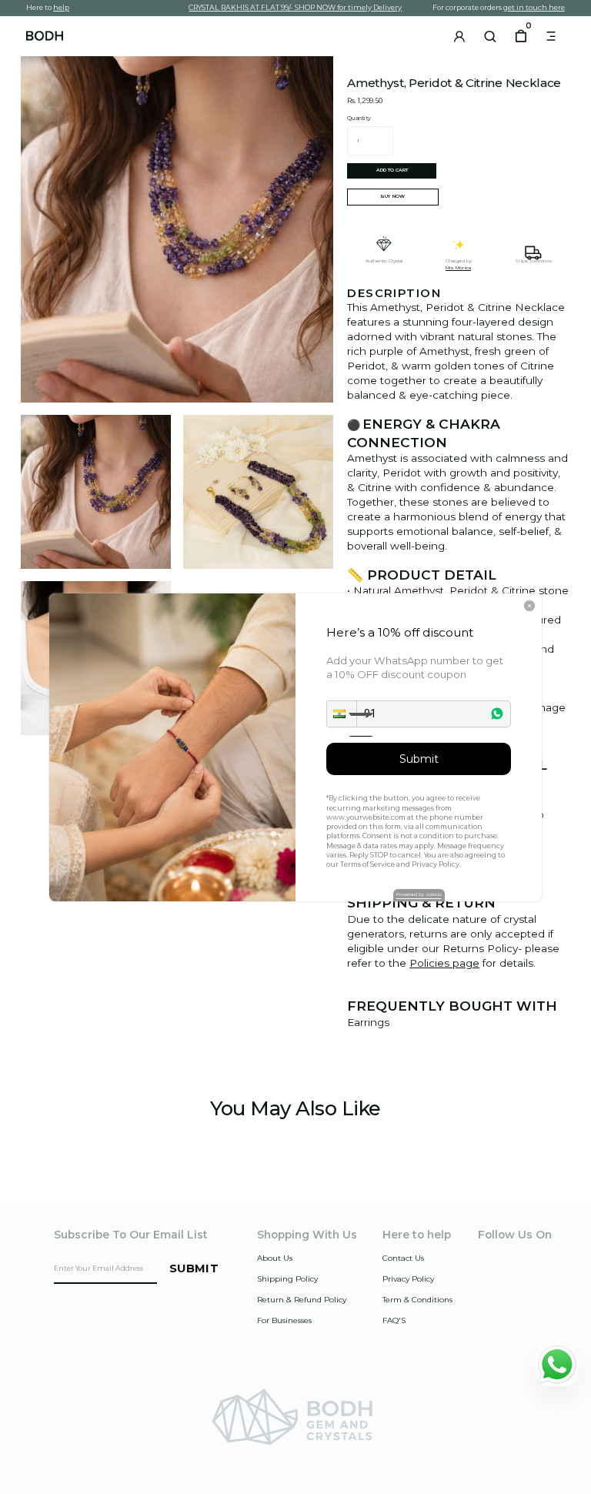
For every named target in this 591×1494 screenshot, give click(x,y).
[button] (341, 714)
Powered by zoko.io (419, 894)
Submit (419, 759)
